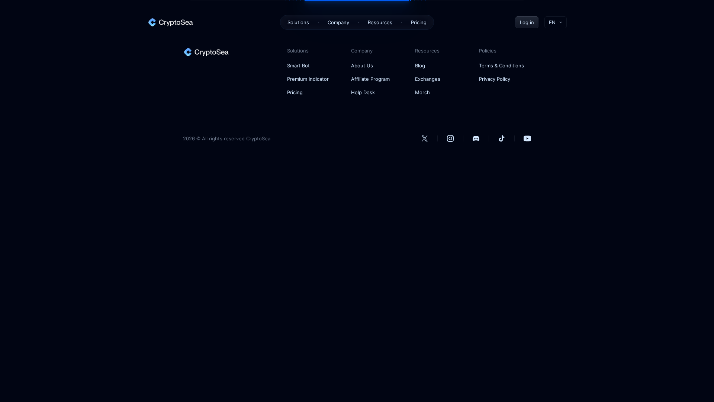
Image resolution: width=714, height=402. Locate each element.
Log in (527, 22)
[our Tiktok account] (501, 138)
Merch (422, 92)
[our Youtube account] (527, 138)
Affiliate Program (370, 79)
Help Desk (363, 92)
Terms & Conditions (501, 65)
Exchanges (427, 79)
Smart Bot (298, 65)
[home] (170, 22)
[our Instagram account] (450, 138)
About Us (362, 65)
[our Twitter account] (424, 138)
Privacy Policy (494, 79)
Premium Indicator (308, 79)
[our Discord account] (476, 138)
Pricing (419, 22)
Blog (420, 65)
